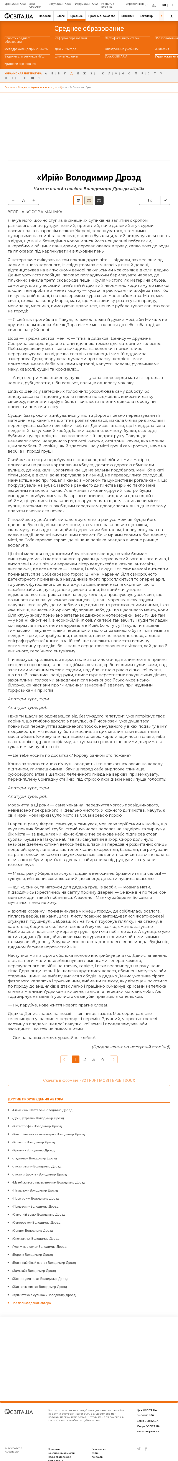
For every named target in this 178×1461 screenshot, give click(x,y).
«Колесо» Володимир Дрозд (33, 1142)
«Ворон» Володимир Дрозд (32, 1255)
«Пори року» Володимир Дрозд (35, 1198)
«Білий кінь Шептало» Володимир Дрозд (42, 1110)
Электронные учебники (121, 49)
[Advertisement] (89, 130)
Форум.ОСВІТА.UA (86, 3)
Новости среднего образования (18, 39)
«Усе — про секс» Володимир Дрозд (39, 1247)
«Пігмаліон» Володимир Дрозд (35, 1190)
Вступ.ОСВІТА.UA (60, 3)
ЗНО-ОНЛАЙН (35, 5)
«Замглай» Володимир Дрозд (34, 1271)
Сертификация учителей (122, 38)
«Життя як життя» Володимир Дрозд (39, 1287)
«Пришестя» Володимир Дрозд (35, 1206)
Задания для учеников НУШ (24, 56)
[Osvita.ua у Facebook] (146, 1449)
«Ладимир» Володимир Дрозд (34, 1158)
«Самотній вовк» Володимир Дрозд (38, 1214)
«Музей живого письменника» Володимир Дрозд (48, 1182)
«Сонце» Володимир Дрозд (32, 1231)
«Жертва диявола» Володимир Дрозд (40, 1279)
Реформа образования (71, 38)
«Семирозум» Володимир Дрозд (36, 1223)
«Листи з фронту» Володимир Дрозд (39, 1174)
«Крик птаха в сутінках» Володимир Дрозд (44, 1295)
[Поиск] (146, 5)
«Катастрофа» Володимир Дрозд (37, 1126)
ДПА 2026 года (65, 49)
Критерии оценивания (20, 64)
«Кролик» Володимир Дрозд (33, 1150)
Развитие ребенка (107, 5)
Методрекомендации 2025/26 (26, 49)
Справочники (135, 3)
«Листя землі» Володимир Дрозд (36, 1166)
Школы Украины (66, 56)
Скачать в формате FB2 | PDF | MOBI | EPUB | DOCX (89, 1080)
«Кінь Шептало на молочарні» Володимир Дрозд (48, 1134)
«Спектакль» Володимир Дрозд (35, 1239)
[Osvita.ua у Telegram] (139, 1449)
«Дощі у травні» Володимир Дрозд (38, 1118)
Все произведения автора (31, 1303)
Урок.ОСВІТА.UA (15, 3)
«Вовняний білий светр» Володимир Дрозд (44, 1263)
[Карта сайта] (154, 5)
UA (171, 5)
